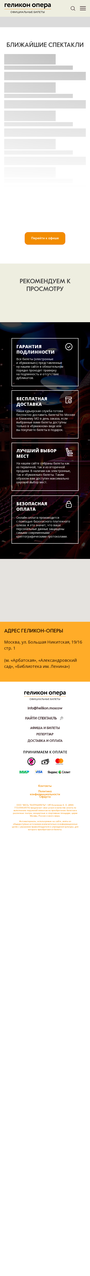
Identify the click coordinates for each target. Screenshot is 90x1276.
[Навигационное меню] (83, 8)
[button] (72, 8)
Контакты (45, 786)
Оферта (45, 796)
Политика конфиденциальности (45, 793)
